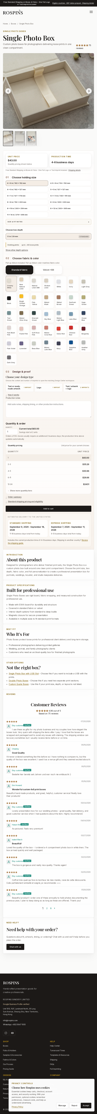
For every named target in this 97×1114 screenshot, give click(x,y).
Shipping (53, 1060)
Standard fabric (19, 270)
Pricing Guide (8, 1069)
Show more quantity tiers (21, 491)
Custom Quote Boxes (19, 684)
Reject (74, 1105)
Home (5, 24)
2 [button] (46, 908)
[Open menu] (91, 12)
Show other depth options (17, 250)
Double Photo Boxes (18, 680)
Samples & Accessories (12, 1055)
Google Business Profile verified (16, 1004)
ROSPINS (11, 983)
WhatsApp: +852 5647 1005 (14, 1024)
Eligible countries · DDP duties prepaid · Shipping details (73, 3)
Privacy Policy (17, 1107)
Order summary (14, 497)
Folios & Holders (9, 1050)
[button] (82, 45)
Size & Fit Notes (15, 222)
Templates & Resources (59, 1055)
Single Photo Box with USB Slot (24, 673)
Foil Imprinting (55, 1069)
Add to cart (48, 509)
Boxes (13, 24)
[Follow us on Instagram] (6, 1033)
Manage (62, 1105)
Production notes (13, 398)
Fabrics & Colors (9, 1060)
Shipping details (74, 170)
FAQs (52, 1064)
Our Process (8, 1064)
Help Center (55, 1046)
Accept (86, 1105)
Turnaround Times (57, 1050)
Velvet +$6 (48, 270)
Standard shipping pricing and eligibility (25, 501)
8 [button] (51, 908)
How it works (13, 395)
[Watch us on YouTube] (12, 1033)
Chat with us (15, 947)
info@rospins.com (10, 1020)
